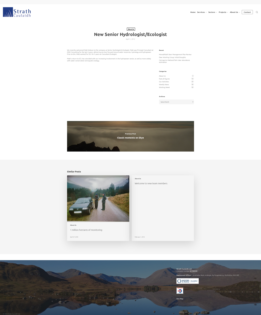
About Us (131, 29)
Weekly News (164, 84)
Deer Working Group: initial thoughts (172, 57)
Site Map (179, 299)
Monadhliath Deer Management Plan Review (175, 54)
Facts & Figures (164, 79)
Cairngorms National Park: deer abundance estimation (174, 61)
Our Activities (164, 82)
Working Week (164, 87)
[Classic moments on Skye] (130, 136)
